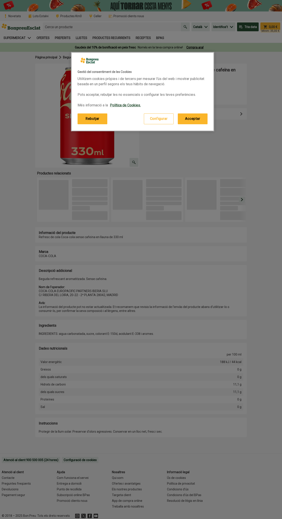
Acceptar (192, 119)
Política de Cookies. (125, 105)
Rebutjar (92, 119)
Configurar (159, 119)
